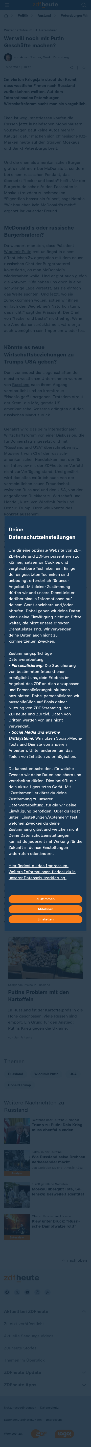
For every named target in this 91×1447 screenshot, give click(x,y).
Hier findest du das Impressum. (39, 865)
